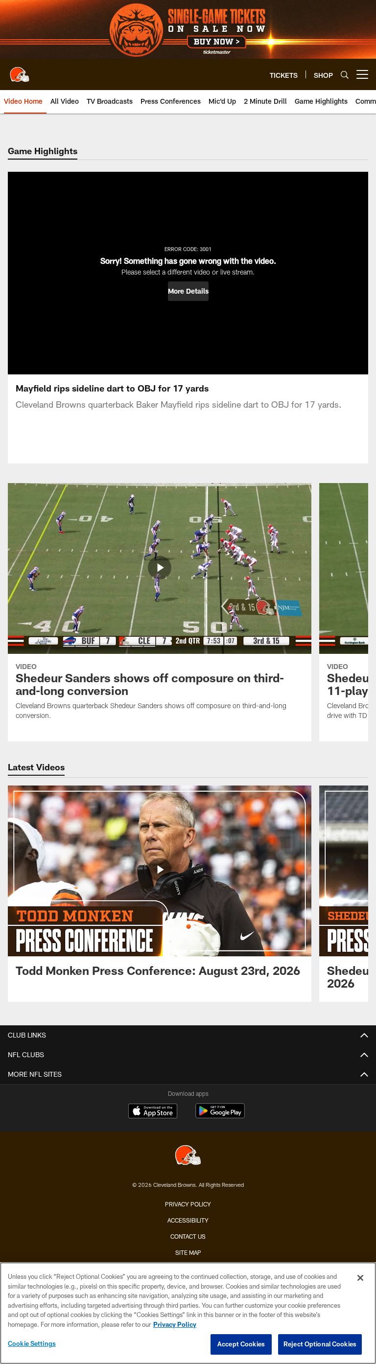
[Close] (360, 1278)
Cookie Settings (32, 1343)
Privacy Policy (188, 1204)
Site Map (188, 1252)
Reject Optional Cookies (319, 1344)
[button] (188, 291)
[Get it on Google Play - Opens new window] (220, 1116)
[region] (188, 1313)
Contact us (188, 1236)
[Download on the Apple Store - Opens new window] (153, 1112)
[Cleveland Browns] (188, 1156)
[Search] (345, 74)
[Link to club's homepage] (19, 70)
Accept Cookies (241, 1344)
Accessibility (188, 1220)
